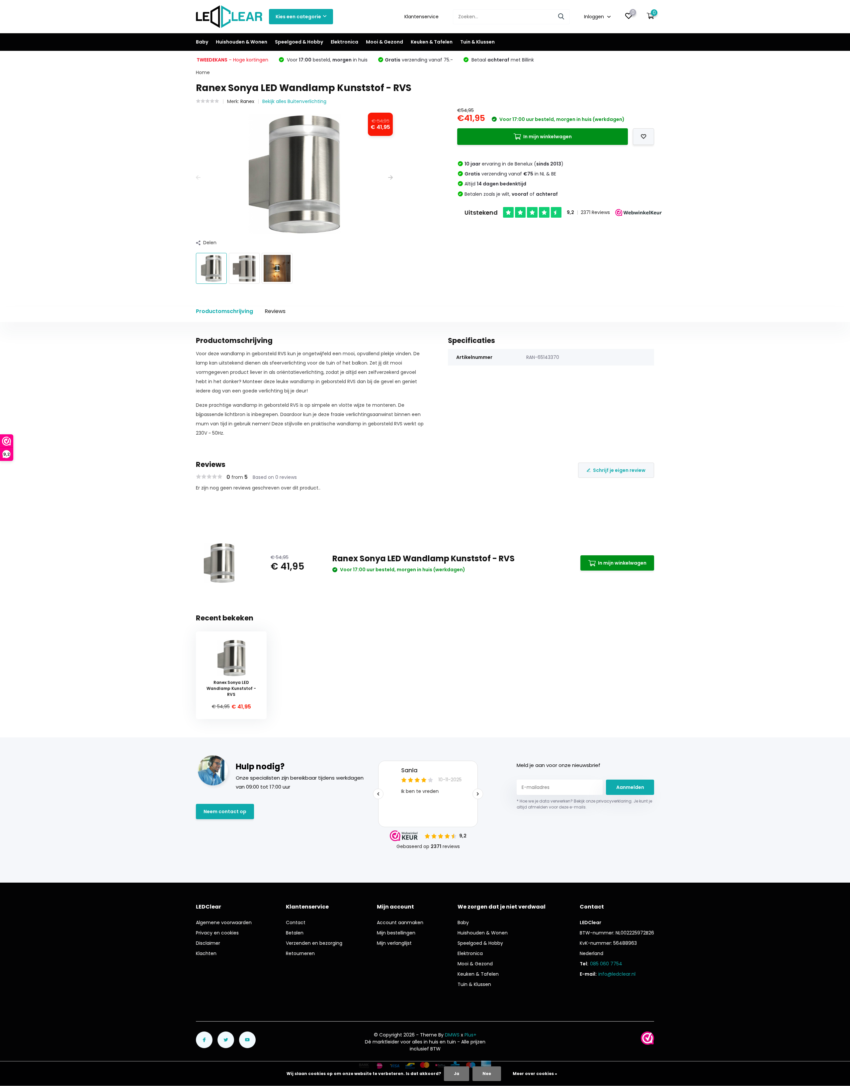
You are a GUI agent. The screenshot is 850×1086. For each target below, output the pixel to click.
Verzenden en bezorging (314, 943)
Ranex (247, 101)
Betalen (294, 932)
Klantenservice (421, 16)
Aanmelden (630, 787)
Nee (486, 1073)
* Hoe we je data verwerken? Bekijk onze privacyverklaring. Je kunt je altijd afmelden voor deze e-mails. (584, 804)
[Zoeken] (561, 16)
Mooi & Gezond (384, 42)
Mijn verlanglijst (394, 943)
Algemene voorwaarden (224, 922)
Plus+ (470, 1035)
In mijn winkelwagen (547, 136)
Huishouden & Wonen (241, 42)
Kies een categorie (298, 16)
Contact (295, 922)
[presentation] (198, 177)
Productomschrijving (224, 311)
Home (203, 72)
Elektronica (344, 42)
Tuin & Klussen (477, 42)
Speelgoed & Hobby (299, 42)
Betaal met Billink (502, 59)
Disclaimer (208, 943)
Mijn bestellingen (396, 932)
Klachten (206, 953)
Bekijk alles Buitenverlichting (294, 101)
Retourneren (300, 953)
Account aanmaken (400, 922)
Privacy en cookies (217, 932)
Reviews (275, 311)
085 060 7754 (606, 963)
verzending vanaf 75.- (419, 59)
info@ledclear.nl (617, 974)
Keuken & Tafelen (432, 42)
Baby (202, 42)
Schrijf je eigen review (619, 470)
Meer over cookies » (535, 1073)
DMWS (452, 1035)
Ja (456, 1073)
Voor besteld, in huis (327, 59)
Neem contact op (225, 811)
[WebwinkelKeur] (647, 1038)
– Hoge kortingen (232, 59)
